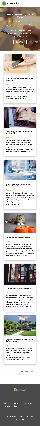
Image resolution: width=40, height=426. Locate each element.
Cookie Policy (11, 406)
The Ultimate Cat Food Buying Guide (18, 237)
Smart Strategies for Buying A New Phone (20, 16)
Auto (7, 345)
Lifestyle (9, 84)
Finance (9, 190)
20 (34, 374)
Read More (20, 42)
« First (31, 371)
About (6, 403)
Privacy (15, 403)
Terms (23, 403)
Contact (31, 403)
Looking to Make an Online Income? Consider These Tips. (18, 185)
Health (8, 241)
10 (31, 374)
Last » (33, 377)
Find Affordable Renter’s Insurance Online (20, 288)
